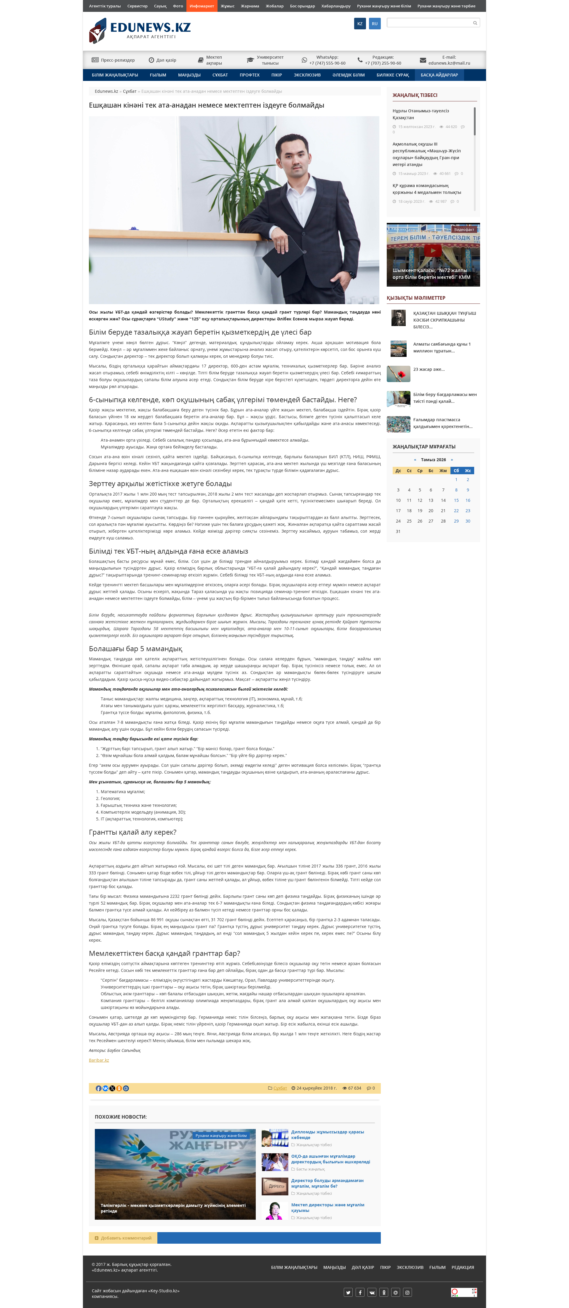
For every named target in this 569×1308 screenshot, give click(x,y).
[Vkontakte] (371, 1292)
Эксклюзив (307, 75)
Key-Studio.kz (164, 1290)
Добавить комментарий (125, 1238)
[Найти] (475, 22)
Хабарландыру (336, 6)
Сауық (160, 6)
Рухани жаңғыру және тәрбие (446, 6)
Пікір (276, 75)
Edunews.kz (132, 28)
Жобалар (275, 6)
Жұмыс (227, 6)
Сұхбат (220, 75)
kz (359, 23)
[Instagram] (407, 1292)
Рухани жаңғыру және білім (384, 6)
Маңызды (189, 75)
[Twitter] (348, 1292)
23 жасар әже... (429, 369)
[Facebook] (360, 1292)
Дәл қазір (363, 1267)
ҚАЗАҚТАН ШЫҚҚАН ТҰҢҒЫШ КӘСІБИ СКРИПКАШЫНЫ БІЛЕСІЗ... (444, 320)
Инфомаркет (202, 6)
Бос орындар (302, 6)
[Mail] (395, 1292)
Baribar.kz (99, 1060)
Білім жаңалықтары (115, 75)
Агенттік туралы (105, 6)
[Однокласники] (383, 1292)
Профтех (250, 75)
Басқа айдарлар (439, 75)
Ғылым (158, 75)
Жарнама (250, 6)
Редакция (463, 1267)
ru (375, 23)
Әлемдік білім (349, 75)
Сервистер (137, 6)
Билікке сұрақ (393, 75)
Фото (178, 6)
